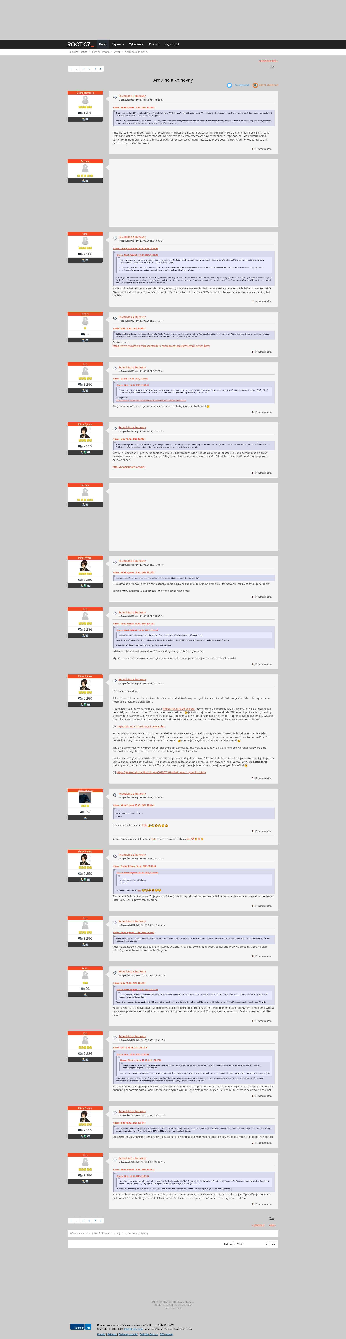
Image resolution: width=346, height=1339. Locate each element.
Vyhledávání (136, 44)
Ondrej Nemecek (85, 92)
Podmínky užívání (128, 1334)
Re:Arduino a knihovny (132, 95)
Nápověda (118, 44)
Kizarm (85, 313)
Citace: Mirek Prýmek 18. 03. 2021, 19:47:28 (133, 1169)
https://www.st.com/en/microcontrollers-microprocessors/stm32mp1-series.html (161, 346)
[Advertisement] (173, 18)
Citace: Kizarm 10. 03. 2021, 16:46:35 (130, 378)
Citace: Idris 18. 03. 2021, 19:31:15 (129, 1123)
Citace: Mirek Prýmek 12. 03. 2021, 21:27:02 (133, 932)
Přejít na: (228, 1244)
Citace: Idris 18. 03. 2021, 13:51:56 (129, 983)
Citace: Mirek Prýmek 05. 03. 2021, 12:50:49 (133, 805)
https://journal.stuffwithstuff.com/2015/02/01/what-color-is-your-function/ (161, 772)
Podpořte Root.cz (149, 1334)
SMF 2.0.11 (157, 1302)
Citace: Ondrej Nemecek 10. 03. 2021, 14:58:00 (135, 248)
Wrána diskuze (85, 790)
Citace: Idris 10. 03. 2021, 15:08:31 (129, 328)
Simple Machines (186, 1302)
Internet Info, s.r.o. (133, 1329)
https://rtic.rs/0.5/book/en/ (179, 708)
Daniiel (169, 1305)
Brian (189, 1305)
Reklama (85, 161)
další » (274, 60)
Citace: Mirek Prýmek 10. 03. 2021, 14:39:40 (133, 107)
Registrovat (172, 44)
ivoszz (85, 968)
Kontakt (101, 1334)
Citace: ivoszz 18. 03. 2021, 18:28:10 (130, 1047)
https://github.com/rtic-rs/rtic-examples (141, 726)
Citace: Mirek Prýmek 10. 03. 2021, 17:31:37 (133, 572)
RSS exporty (166, 1334)
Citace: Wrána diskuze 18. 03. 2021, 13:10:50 (134, 866)
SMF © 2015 (170, 1302)
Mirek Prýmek (85, 424)
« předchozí (265, 60)
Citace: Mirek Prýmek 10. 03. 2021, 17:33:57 (133, 623)
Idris (85, 233)
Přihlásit (154, 44)
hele (144, 825)
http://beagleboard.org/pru (129, 467)
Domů (102, 44)
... (77, 68)
